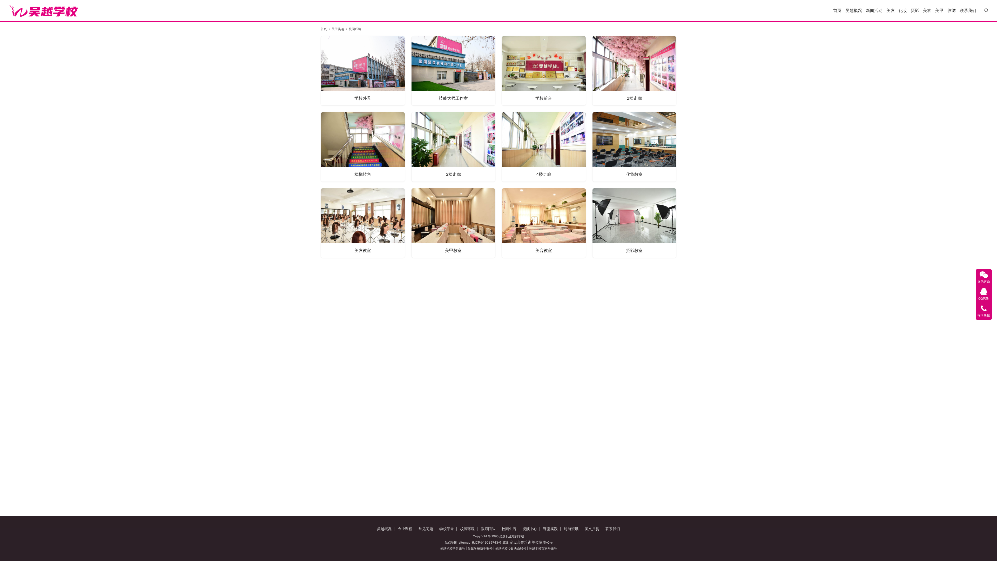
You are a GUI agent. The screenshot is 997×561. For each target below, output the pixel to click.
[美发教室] (363, 223)
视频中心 (529, 528)
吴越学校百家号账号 (543, 548)
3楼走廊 (453, 174)
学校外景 (362, 98)
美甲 (939, 10)
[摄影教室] (634, 223)
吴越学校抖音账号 (452, 548)
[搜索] (986, 10)
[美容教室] (544, 223)
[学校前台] (544, 70)
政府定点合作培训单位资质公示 (527, 542)
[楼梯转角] (363, 147)
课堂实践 (550, 528)
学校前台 (543, 98)
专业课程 (405, 528)
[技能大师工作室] (453, 70)
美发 (890, 10)
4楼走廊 (543, 174)
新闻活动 (874, 10)
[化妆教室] (634, 147)
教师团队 (488, 528)
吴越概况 (853, 10)
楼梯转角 (362, 174)
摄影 (915, 10)
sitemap (464, 542)
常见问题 (426, 528)
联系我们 (968, 10)
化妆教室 (634, 174)
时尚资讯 (571, 528)
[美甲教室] (453, 223)
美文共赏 (592, 528)
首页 (837, 10)
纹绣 (951, 10)
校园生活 (509, 528)
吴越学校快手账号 (480, 548)
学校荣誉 (446, 528)
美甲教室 (453, 250)
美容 (927, 10)
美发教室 (362, 250)
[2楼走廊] (634, 70)
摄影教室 (634, 250)
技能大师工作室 (453, 98)
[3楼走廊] (453, 147)
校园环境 (467, 528)
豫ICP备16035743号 (486, 542)
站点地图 (451, 542)
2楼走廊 (634, 98)
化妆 (903, 10)
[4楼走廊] (544, 147)
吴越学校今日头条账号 (510, 548)
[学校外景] (363, 70)
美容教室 (543, 250)
